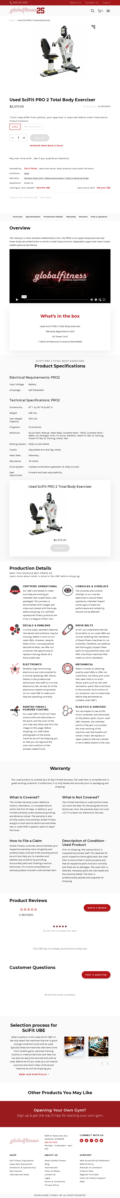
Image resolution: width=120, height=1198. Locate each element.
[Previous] (101, 1063)
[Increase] (24, 137)
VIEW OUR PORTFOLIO (33, 1074)
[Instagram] (91, 1140)
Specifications (33, 216)
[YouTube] (96, 1140)
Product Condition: (19, 121)
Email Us (28, 183)
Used (15, 126)
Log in (106, 2)
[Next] (106, 1063)
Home (12, 20)
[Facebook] (81, 1140)
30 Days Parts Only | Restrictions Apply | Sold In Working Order (56, 178)
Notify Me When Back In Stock (46, 145)
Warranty (71, 216)
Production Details (53, 216)
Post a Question (99, 216)
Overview (18, 216)
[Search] (92, 10)
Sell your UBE (103, 187)
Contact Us (91, 2)
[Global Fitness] (27, 10)
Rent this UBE (43, 187)
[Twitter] (86, 1140)
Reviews (83, 216)
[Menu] (108, 10)
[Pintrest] (101, 1140)
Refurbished (32, 126)
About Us (75, 2)
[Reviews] (97, 106)
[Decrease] (13, 137)
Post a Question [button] (96, 975)
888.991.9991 (20, 2)
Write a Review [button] (97, 908)
